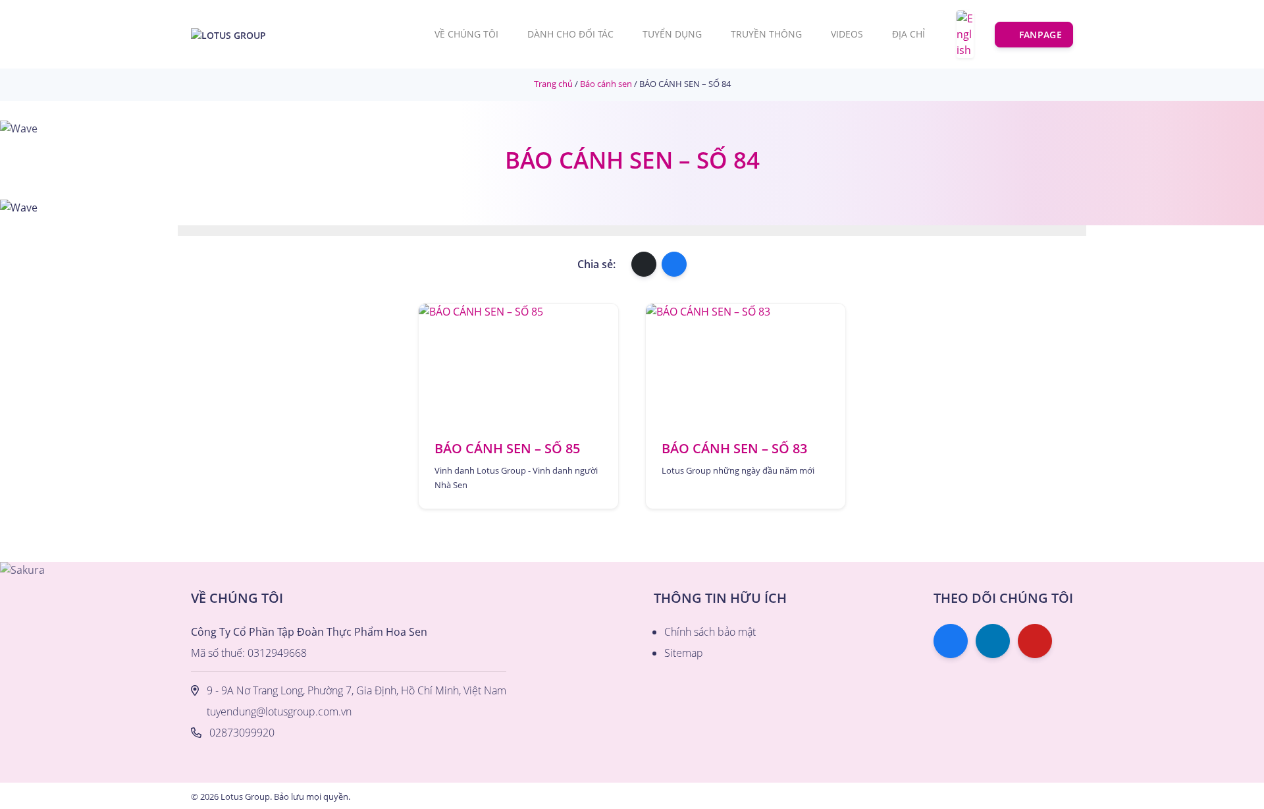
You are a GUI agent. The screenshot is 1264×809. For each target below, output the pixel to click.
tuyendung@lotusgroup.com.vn (279, 711)
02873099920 (242, 732)
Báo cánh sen (606, 84)
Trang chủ (553, 84)
